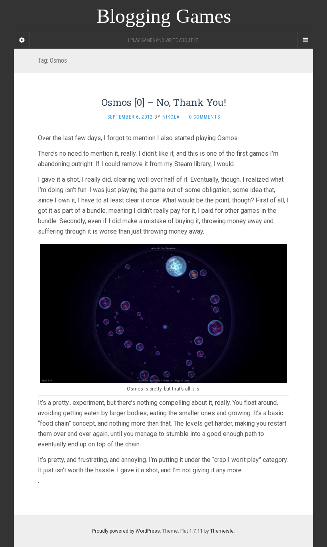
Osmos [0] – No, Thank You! (163, 102)
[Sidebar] (22, 40)
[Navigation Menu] (305, 40)
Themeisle (222, 531)
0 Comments (204, 117)
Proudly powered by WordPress (126, 531)
